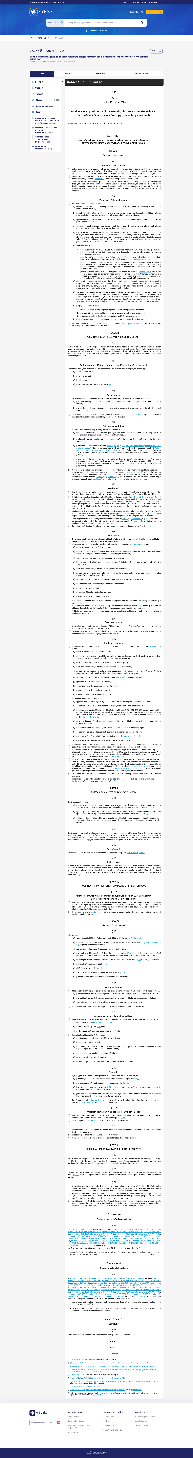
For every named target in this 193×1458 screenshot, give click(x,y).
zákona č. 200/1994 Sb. (122, 1283)
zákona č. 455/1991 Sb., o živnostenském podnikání (102, 1278)
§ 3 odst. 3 (74, 1278)
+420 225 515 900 (142, 1425)
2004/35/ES (97, 1395)
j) (144, 768)
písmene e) (120, 677)
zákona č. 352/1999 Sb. (132, 1238)
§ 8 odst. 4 (133, 938)
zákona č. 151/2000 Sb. (111, 1243)
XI (115, 446)
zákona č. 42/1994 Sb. (80, 1283)
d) (153, 497)
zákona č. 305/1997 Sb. (127, 1234)
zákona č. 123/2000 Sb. (91, 1296)
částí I (110, 446)
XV (123, 446)
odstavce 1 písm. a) (98, 1100)
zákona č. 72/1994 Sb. (144, 1229)
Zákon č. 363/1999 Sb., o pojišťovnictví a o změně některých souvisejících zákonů (98, 1390)
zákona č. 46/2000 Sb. (122, 1241)
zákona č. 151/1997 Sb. (104, 1234)
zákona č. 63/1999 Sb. (120, 1236)
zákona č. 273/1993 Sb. (112, 1281)
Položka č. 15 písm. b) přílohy (80, 1378)
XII (118, 446)
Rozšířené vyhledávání (99, 31)
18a (101, 968)
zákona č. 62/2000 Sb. (142, 1241)
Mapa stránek (73, 1432)
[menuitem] (136, 12)
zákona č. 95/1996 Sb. (112, 1285)
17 (132, 953)
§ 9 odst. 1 (127, 1083)
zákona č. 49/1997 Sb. (80, 1287)
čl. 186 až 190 (132, 853)
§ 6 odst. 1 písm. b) (152, 942)
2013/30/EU (103, 1393)
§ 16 (105, 964)
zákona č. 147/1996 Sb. (133, 1285)
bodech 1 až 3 (145, 272)
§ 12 (139, 960)
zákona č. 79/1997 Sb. (121, 1287)
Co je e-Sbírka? (73, 1417)
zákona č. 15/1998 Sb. (90, 1290)
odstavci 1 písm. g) (139, 766)
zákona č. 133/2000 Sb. (90, 1243)
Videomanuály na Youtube (41, 1423)
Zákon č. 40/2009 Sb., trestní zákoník (82, 1360)
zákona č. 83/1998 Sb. (111, 1290)
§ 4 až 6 (99, 477)
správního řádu (137, 544)
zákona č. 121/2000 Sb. (141, 1294)
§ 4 (71, 1363)
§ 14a (122, 972)
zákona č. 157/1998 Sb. (78, 1236)
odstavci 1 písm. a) (121, 768)
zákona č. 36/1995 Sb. (112, 1232)
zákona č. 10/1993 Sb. (124, 1229)
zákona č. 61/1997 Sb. (100, 1287)
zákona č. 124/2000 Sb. (114, 1296)
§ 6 (110, 384)
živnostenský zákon (135, 1278)
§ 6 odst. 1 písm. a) (142, 497)
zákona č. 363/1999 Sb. (102, 1241)
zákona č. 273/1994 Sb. (91, 1232)
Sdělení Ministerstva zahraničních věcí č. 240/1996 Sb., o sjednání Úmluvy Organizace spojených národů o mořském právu (112, 1366)
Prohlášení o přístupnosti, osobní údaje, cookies (80, 1427)
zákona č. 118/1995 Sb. (132, 1232)
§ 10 (127, 953)
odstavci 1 (99, 179)
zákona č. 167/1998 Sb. (99, 1236)
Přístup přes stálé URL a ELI (112, 1430)
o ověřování (79, 1383)
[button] (42, 74)
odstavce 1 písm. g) (90, 717)
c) (146, 472)
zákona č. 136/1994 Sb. (101, 1283)
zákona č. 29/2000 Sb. (120, 1294)
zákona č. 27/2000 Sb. (99, 1294)
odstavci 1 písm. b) (134, 472)
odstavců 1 (130, 747)
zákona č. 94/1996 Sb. (92, 1285)
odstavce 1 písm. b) (101, 479)
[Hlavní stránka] (32, 38)
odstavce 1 (95, 606)
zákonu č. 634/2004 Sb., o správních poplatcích (107, 1378)
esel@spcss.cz (141, 1421)
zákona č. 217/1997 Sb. (141, 1287)
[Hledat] (143, 23)
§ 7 (137, 1079)
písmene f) (120, 579)
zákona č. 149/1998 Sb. (149, 1234)
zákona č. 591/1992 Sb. (90, 1281)
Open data (105, 1421)
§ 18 (96, 968)
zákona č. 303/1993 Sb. (133, 1281)
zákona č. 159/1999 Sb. (82, 1292)
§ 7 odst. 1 (111, 477)
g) (141, 768)
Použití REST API (108, 1426)
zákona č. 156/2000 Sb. (82, 1245)
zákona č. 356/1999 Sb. (104, 1292)
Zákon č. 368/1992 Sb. (77, 1229)
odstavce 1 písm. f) (126, 323)
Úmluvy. (142, 853)
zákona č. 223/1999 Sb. (90, 1238)
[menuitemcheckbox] (45, 100)
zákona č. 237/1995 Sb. (143, 1283)
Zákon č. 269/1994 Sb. (77, 1375)
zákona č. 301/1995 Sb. (82, 1234)
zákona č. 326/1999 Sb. (111, 1238)
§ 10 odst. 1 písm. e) (103, 1022)
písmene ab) (141, 1296)
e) (138, 768)
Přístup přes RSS (108, 1417)
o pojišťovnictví (136, 1390)
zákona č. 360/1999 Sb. (81, 1241)
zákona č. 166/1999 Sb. (141, 1236)
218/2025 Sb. (96, 82)
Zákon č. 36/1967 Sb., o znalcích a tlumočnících (86, 1386)
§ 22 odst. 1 (112, 1087)
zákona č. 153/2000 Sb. (132, 1243)
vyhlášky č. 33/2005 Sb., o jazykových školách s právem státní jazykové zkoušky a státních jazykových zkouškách (111, 1363)
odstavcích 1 (136, 519)
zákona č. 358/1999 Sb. (127, 1292)
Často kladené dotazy (76, 1421)
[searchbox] (101, 23)
